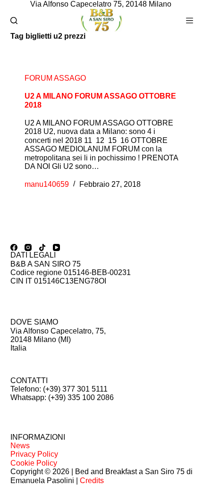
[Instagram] (28, 247)
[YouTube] (56, 247)
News (20, 446)
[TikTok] (42, 247)
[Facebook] (13, 247)
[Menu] (189, 20)
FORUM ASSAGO (55, 78)
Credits (92, 481)
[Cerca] (13, 20)
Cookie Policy (33, 463)
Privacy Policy (34, 454)
